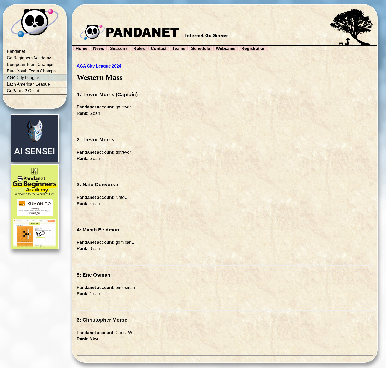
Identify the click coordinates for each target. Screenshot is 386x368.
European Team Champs (30, 64)
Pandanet (16, 51)
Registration (253, 48)
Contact (158, 48)
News (98, 48)
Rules (139, 48)
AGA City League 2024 (99, 66)
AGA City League (23, 77)
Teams (178, 48)
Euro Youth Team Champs (31, 71)
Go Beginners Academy (29, 58)
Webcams (226, 48)
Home (81, 48)
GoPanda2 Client (23, 91)
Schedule (200, 48)
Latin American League (28, 84)
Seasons (119, 48)
